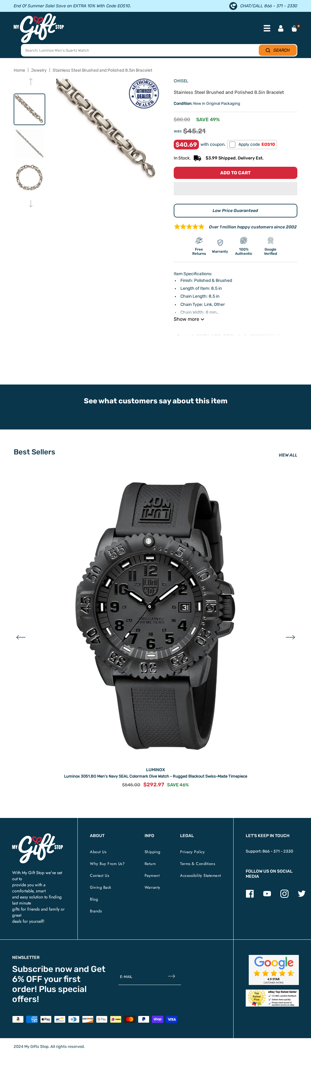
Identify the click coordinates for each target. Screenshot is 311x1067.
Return (150, 864)
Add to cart (235, 173)
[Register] (171, 976)
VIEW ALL (288, 455)
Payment (152, 875)
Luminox (155, 769)
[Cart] (294, 29)
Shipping (152, 852)
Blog (94, 899)
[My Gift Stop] (37, 835)
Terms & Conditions (197, 864)
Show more (186, 319)
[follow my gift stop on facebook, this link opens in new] (250, 896)
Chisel (181, 81)
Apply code (256, 144)
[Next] (30, 204)
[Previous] (30, 82)
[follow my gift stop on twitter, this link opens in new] (302, 896)
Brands (96, 911)
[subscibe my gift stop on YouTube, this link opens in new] (267, 896)
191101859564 (264, 336)
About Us (98, 852)
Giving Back (100, 887)
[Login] (281, 29)
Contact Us (99, 875)
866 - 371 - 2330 (277, 851)
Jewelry (39, 70)
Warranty (152, 887)
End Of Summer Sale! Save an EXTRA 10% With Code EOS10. (72, 6)
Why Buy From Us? (107, 864)
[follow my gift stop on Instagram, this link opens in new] (284, 896)
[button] (235, 188)
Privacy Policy (192, 852)
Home (19, 70)
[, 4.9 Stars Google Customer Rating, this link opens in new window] (274, 970)
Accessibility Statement (200, 875)
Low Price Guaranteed (235, 210)
